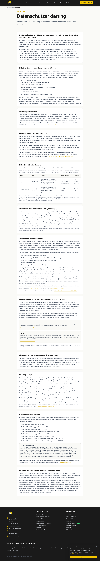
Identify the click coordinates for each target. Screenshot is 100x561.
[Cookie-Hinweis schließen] (97, 547)
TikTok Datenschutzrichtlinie (27, 341)
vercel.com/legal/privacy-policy (48, 125)
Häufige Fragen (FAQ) (71, 525)
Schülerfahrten (41, 2)
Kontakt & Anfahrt (70, 521)
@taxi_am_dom (13, 531)
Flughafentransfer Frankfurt (43, 523)
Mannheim (53, 548)
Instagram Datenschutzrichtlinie (28, 327)
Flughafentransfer (41, 521)
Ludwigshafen (61, 548)
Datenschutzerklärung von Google (47, 406)
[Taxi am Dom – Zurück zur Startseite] (10, 2)
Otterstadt (15, 550)
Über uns (62, 2)
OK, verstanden (84, 557)
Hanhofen (32, 548)
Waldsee (9, 550)
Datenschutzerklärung (77, 553)
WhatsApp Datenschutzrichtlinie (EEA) (65, 291)
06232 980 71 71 (87, 2)
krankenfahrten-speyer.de (43, 516)
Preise (56, 2)
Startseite (9, 7)
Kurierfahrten (39, 532)
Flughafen (49, 2)
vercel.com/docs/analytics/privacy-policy (61, 156)
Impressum (68, 527)
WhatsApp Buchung (14, 533)
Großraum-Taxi (40, 527)
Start (23, 2)
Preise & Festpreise (71, 516)
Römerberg (10, 548)
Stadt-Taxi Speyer (41, 525)
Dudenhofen (17, 548)
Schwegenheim (40, 548)
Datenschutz (69, 529)
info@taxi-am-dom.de (57, 288)
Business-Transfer (41, 529)
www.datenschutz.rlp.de (65, 462)
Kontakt (68, 2)
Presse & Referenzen (71, 519)
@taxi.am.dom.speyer (14, 536)
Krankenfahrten (30, 2)
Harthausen (25, 548)
